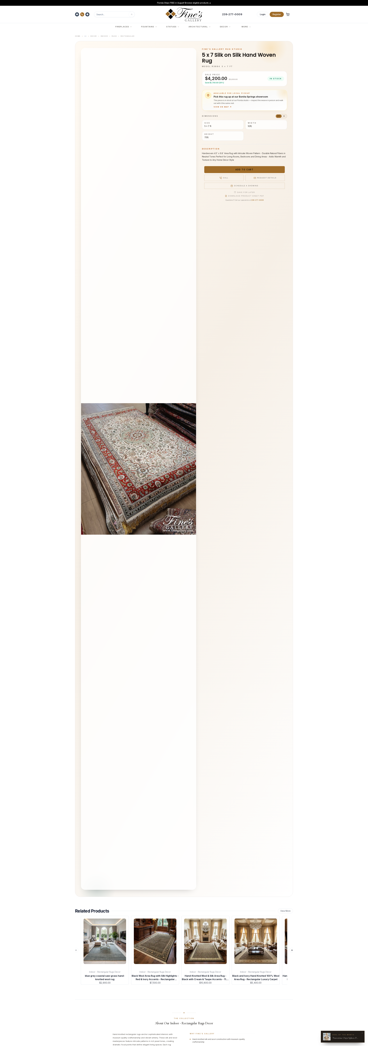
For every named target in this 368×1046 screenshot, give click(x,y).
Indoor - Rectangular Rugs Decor (104, 972)
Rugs (114, 36)
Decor (93, 36)
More (245, 26)
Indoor (104, 36)
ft (279, 116)
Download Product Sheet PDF (246, 196)
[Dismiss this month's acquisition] (362, 1033)
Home (77, 36)
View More (285, 911)
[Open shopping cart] (288, 14)
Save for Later (246, 192)
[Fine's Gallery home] (183, 14)
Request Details (266, 178)
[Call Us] (82, 14)
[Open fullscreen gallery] (138, 468)
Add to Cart (244, 169)
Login (263, 14)
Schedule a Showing (246, 186)
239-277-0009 (257, 200)
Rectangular (127, 36)
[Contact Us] (77, 14)
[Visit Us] (87, 14)
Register (277, 14)
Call (225, 178)
